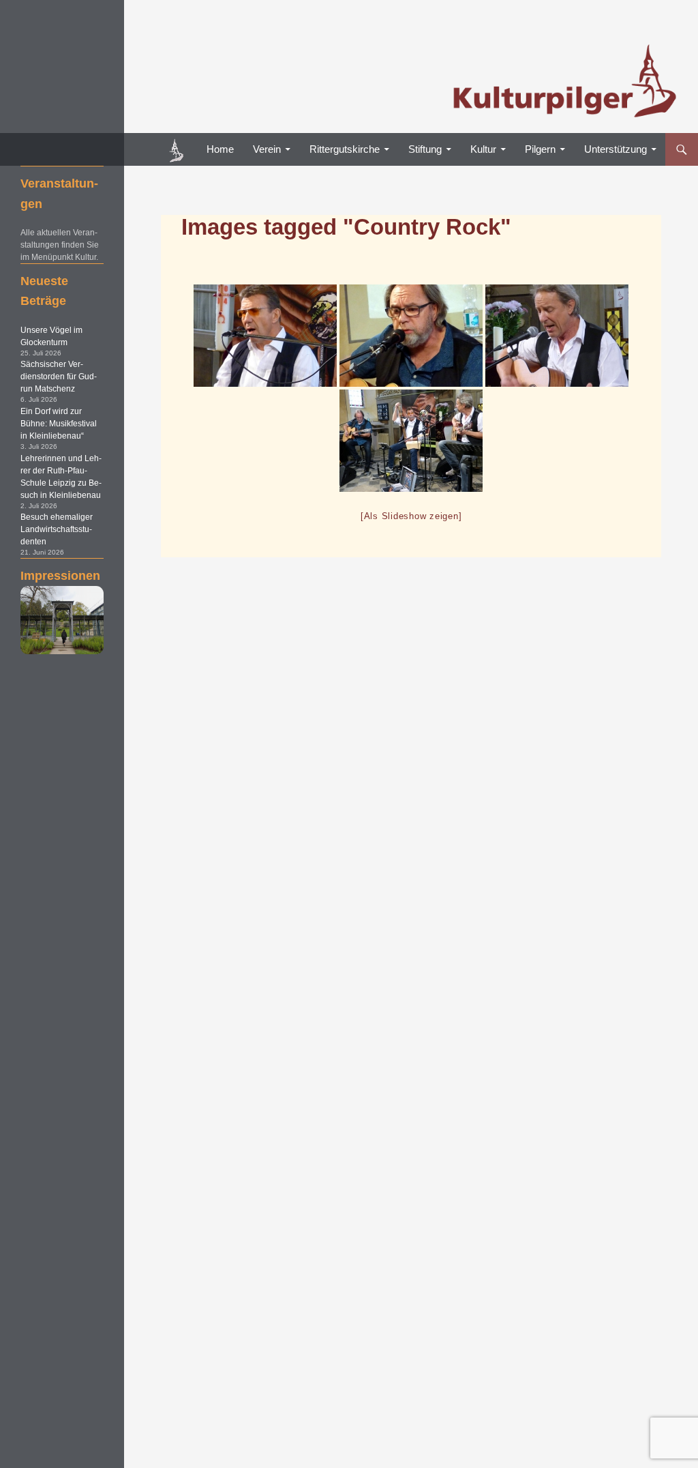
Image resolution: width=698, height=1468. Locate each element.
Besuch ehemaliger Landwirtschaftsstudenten (56, 529)
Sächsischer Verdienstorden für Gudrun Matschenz (58, 376)
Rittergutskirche (344, 149)
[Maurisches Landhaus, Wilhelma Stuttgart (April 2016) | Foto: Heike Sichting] (62, 620)
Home (220, 149)
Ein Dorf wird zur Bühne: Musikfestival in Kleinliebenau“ (58, 424)
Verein (267, 149)
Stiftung (425, 149)
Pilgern (540, 149)
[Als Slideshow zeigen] (411, 516)
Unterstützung (615, 149)
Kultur (483, 149)
